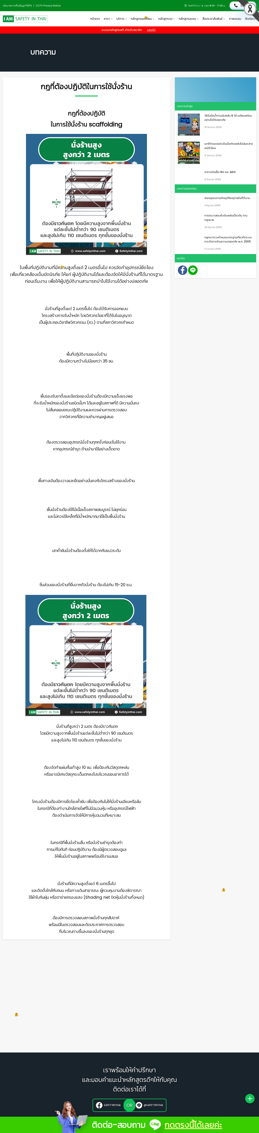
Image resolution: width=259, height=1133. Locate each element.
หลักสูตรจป (165, 19)
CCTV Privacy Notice (48, 5)
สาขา (107, 19)
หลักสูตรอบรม (187, 19)
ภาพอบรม (235, 19)
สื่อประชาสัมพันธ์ (212, 19)
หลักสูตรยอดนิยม (141, 19)
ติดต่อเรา (250, 19)
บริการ (120, 19)
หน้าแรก (95, 19)
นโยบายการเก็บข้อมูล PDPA (17, 5)
